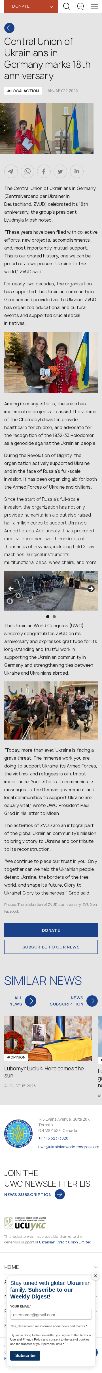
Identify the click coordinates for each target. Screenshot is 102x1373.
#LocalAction (23, 90)
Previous (11, 589)
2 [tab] (54, 616)
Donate (51, 930)
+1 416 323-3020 (53, 1138)
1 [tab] (47, 616)
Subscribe (25, 1355)
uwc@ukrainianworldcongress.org (68, 1146)
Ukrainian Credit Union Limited (65, 1242)
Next (90, 589)
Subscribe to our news (51, 947)
